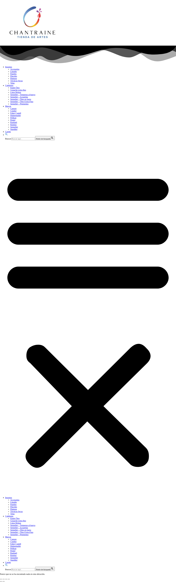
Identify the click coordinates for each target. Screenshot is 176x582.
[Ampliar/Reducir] (1, 579)
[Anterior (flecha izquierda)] (1, 581)
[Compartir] (6, 579)
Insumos (8, 67)
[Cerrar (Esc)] (9, 579)
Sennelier (14, 127)
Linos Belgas (15, 92)
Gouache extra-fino (18, 90)
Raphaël (13, 122)
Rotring (13, 125)
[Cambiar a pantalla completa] (4, 579)
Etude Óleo (15, 88)
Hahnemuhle (15, 115)
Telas (12, 83)
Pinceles (13, 76)
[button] (6, 135)
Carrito (8, 132)
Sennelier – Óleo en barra (20, 99)
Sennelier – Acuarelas (19, 97)
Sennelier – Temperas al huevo (22, 95)
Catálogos (9, 85)
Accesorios (14, 69)
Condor (13, 111)
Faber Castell (15, 113)
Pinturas (13, 78)
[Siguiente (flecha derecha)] (4, 581)
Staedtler (13, 129)
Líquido (13, 71)
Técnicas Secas (16, 81)
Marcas (8, 106)
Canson (13, 108)
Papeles (13, 74)
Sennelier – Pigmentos (19, 104)
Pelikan (13, 118)
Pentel (12, 120)
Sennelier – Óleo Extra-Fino (21, 102)
